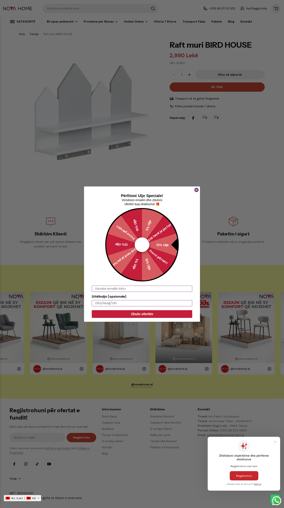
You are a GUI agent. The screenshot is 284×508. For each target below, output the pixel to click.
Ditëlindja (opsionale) (109, 296)
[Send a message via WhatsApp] (276, 500)
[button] (22, 498)
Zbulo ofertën (142, 314)
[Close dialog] (196, 190)
